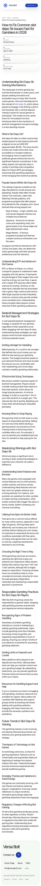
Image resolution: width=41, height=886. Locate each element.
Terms (21, 879)
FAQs (28, 863)
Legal (27, 879)
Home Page (9, 863)
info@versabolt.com (12, 868)
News (9, 18)
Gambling (15, 18)
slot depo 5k (20, 104)
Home (4, 18)
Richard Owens (8, 42)
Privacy (14, 879)
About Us (7, 879)
